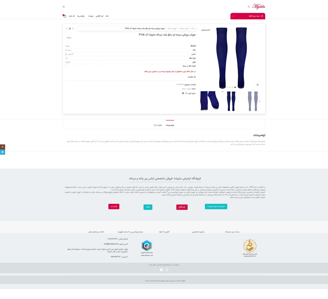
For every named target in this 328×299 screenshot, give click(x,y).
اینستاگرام (182, 207)
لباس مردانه (184, 28)
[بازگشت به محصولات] (69, 28)
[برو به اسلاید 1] (235, 87)
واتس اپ (114, 206)
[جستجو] (249, 6)
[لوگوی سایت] (258, 6)
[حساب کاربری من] (64, 6)
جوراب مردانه (172, 28)
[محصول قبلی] (72, 28)
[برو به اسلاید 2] (232, 87)
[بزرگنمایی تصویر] (257, 84)
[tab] (170, 124)
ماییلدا (69, 37)
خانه (192, 28)
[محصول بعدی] (66, 28)
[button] (259, 101)
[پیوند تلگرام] (183, 93)
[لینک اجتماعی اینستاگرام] (186, 93)
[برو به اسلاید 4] (227, 87)
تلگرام (148, 207)
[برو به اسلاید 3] (230, 87)
